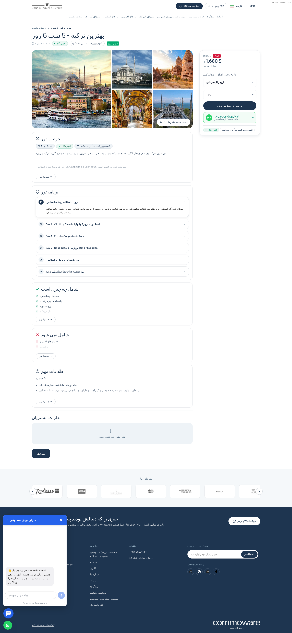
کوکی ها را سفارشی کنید (43, 625)
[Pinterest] (199, 571)
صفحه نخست (75, 16)
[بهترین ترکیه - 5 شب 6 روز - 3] (173, 69)
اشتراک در (249, 554)
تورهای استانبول (110, 16)
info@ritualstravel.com (141, 558)
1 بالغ (208, 94)
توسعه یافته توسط (236, 628)
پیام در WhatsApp (247, 521)
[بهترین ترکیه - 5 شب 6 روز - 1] (71, 89)
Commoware (41, 603)
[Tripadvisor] (207, 571)
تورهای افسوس (128, 16)
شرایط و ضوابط (98, 592)
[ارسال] (61, 595)
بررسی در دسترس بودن (229, 105)
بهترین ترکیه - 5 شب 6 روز (59, 27)
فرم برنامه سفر (196, 16)
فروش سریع (113, 43)
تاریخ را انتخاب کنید (215, 82)
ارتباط (220, 16)
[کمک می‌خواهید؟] (8, 613)
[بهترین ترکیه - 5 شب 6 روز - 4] (132, 109)
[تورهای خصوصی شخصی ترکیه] (47, 6)
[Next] (259, 491)
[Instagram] (190, 571)
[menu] (55, 520)
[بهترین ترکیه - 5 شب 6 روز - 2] (132, 69)
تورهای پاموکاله (146, 16)
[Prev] (32, 491)
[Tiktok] (216, 571)
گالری (93, 568)
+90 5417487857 (138, 552)
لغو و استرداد (96, 604)
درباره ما (94, 574)
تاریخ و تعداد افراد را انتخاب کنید (219, 74)
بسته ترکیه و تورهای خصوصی (171, 16)
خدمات (93, 562)
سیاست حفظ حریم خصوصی (104, 598)
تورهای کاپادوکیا (92, 16)
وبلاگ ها (210, 16)
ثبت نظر (41, 453)
